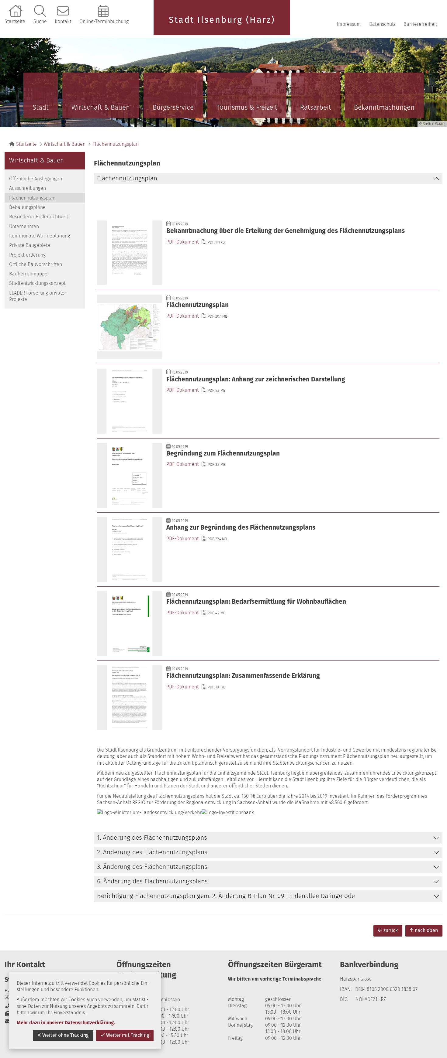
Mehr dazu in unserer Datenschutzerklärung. (66, 1023)
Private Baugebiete (29, 245)
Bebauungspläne (27, 207)
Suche (40, 21)
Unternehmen (24, 226)
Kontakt (63, 21)
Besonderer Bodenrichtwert (39, 217)
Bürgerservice (173, 107)
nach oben (426, 930)
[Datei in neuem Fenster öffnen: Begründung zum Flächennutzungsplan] (268, 475)
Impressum (349, 24)
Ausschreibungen (27, 188)
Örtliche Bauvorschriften (35, 264)
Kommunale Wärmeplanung (39, 236)
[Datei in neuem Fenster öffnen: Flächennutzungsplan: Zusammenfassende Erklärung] (268, 697)
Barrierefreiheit (420, 24)
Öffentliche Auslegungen (35, 179)
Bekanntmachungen (384, 107)
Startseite (15, 21)
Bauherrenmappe (28, 274)
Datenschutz (382, 24)
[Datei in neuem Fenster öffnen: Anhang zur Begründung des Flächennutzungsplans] (268, 549)
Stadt (41, 107)
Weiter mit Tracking (127, 1035)
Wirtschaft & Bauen (100, 107)
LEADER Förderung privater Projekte (37, 296)
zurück (390, 930)
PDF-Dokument (182, 242)
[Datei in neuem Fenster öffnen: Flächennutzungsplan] (268, 327)
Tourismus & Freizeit (247, 107)
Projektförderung (27, 255)
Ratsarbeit (315, 107)
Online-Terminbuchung (104, 21)
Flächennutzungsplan (115, 144)
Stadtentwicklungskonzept (37, 283)
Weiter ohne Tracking (65, 1035)
